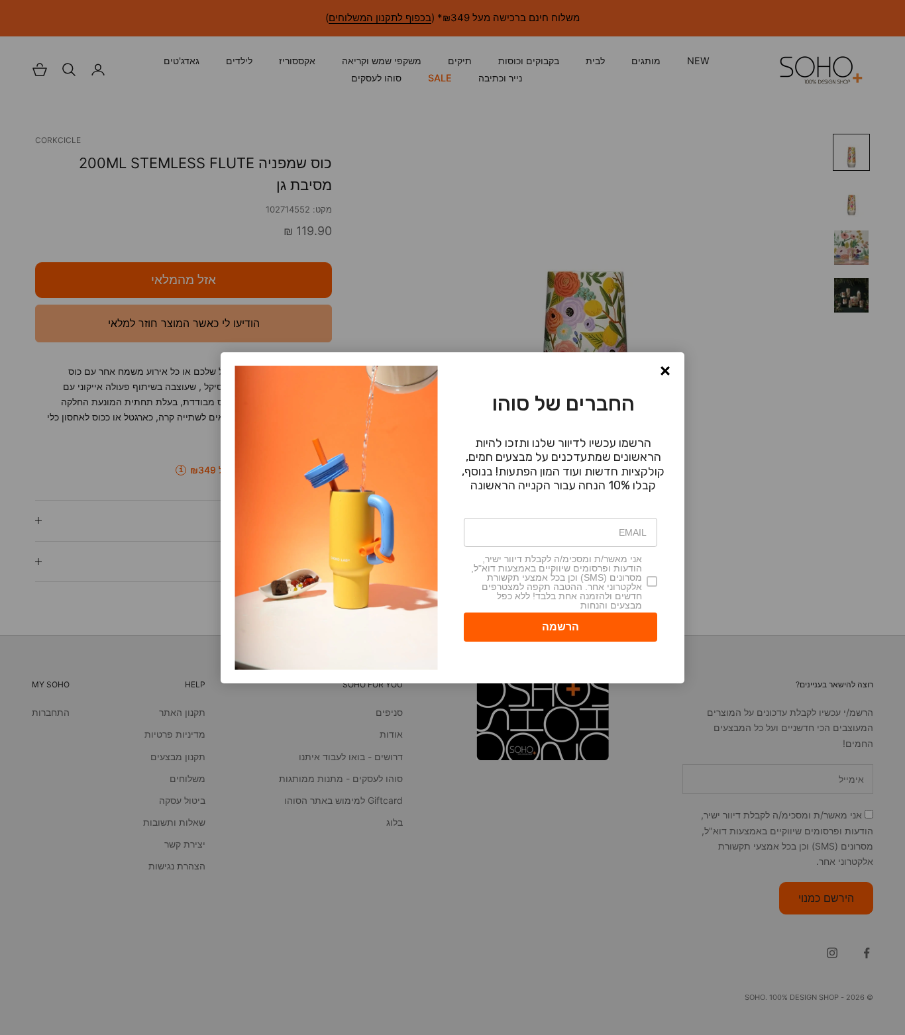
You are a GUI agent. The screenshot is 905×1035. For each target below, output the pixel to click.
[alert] (452, 517)
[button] (665, 370)
